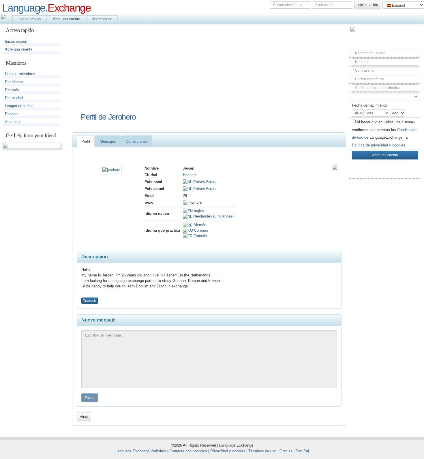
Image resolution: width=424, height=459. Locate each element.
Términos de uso (262, 451)
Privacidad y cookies (227, 451)
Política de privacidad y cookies (378, 145)
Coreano (200, 230)
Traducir (89, 301)
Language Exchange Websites (140, 451)
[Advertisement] (385, 274)
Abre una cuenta (66, 19)
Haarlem (190, 175)
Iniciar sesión (29, 19)
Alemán (199, 225)
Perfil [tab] (85, 141)
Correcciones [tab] (137, 141)
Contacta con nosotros (188, 451)
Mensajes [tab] (108, 141)
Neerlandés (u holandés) (213, 216)
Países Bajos (204, 182)
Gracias (285, 451)
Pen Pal (302, 451)
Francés (199, 236)
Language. (46, 8)
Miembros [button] (100, 19)
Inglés (198, 211)
